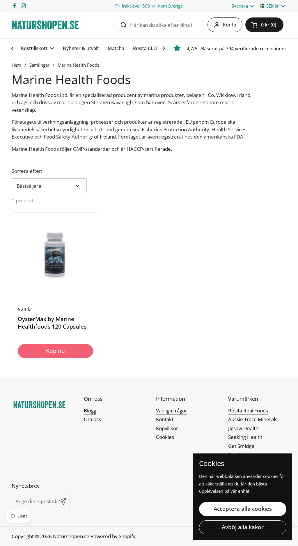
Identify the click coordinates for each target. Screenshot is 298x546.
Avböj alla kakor (243, 527)
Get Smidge (241, 446)
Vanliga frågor (171, 410)
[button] (264, 24)
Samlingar (39, 65)
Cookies (165, 437)
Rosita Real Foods (248, 410)
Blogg (90, 410)
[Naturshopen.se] (45, 25)
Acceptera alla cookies (243, 509)
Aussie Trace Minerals (252, 419)
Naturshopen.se (71, 536)
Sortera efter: (27, 171)
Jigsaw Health (243, 428)
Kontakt (164, 419)
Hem (16, 65)
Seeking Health (245, 437)
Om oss (92, 419)
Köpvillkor (167, 428)
